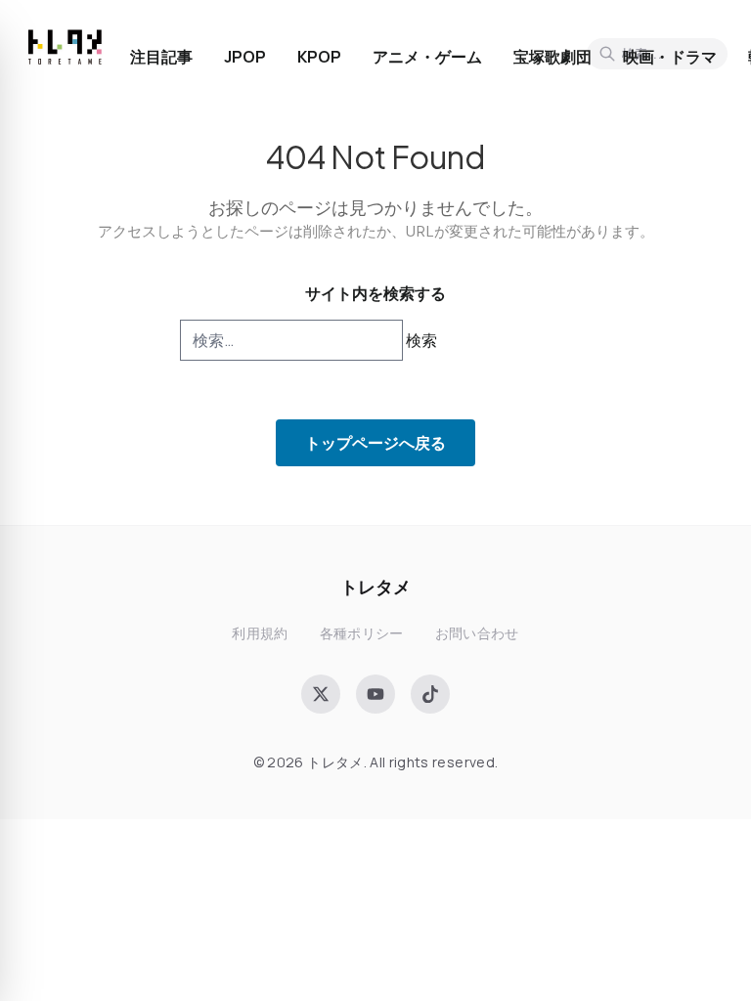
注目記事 (161, 56)
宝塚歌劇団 (552, 56)
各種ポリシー (362, 633)
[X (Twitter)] (320, 694)
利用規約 (259, 633)
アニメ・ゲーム (427, 56)
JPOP (245, 56)
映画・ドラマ (670, 56)
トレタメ (375, 586)
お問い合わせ (477, 633)
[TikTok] (430, 694)
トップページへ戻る (375, 442)
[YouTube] (375, 694)
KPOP (319, 56)
